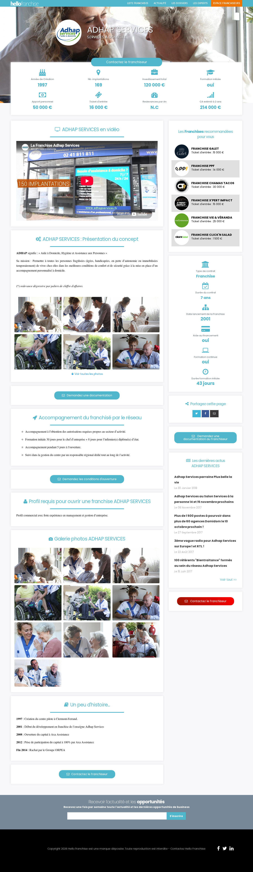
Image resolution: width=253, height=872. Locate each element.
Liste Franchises (137, 3)
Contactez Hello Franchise (187, 849)
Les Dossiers (180, 3)
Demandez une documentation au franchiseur (205, 437)
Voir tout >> (228, 580)
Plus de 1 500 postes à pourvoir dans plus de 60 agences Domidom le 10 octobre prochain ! (202, 521)
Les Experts (200, 3)
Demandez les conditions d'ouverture (89, 479)
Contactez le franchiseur (126, 62)
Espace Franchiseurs (226, 3)
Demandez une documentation (89, 395)
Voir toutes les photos (89, 374)
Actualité (160, 3)
